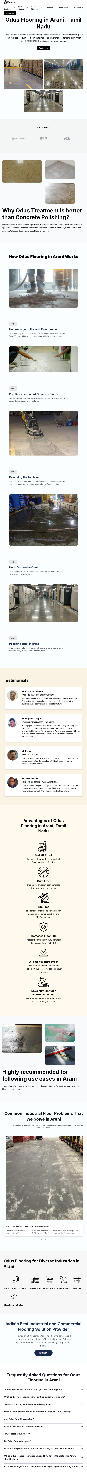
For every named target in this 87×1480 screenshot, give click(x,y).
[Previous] (41, 1240)
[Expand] (82, 1389)
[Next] (46, 1240)
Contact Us (9, 13)
